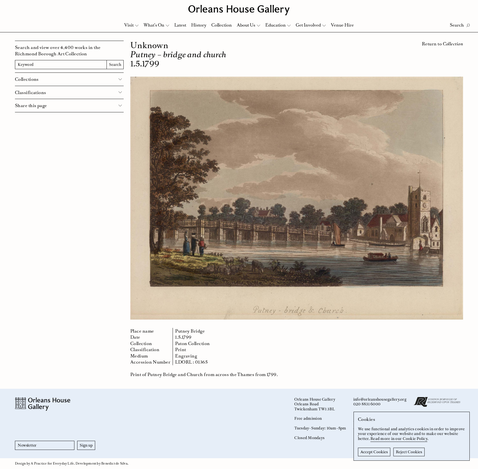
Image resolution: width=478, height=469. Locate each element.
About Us (246, 25)
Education (275, 25)
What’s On (154, 25)
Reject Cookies (409, 452)
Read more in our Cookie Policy (398, 438)
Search (115, 64)
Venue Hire (342, 25)
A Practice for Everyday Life (52, 463)
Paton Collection (192, 343)
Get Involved (308, 25)
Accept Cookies (374, 452)
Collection (221, 25)
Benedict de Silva (114, 463)
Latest (180, 25)
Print (180, 349)
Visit (129, 25)
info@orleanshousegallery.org (379, 399)
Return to (442, 44)
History (198, 25)
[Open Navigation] (466, 6)
